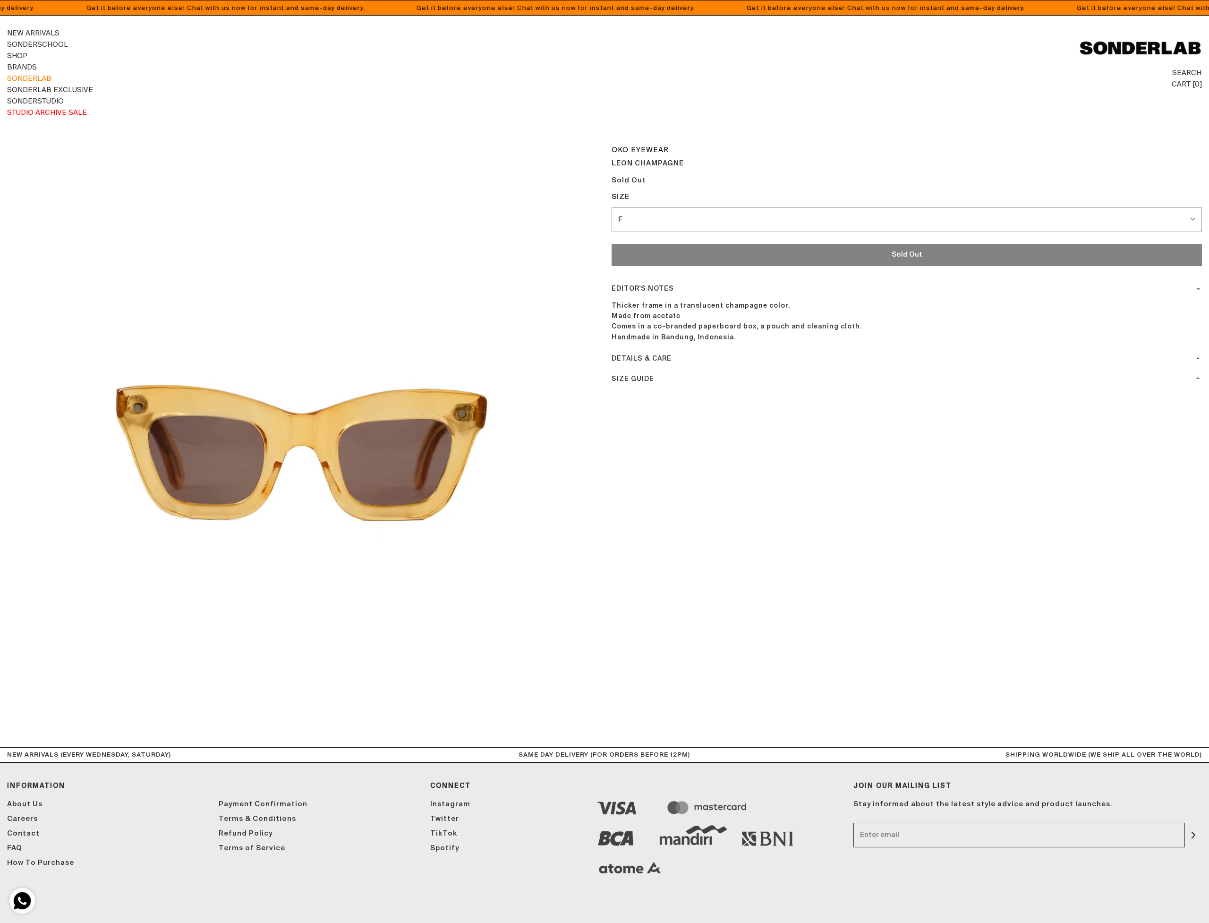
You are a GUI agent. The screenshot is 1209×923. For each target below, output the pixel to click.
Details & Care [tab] (642, 358)
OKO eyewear (640, 150)
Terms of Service (252, 848)
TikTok (443, 833)
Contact (23, 833)
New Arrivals (33, 33)
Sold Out (907, 254)
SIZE (621, 196)
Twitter (444, 818)
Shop (17, 56)
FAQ (14, 848)
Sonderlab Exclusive (50, 90)
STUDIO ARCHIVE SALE (47, 112)
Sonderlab (29, 78)
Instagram (450, 804)
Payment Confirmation (263, 804)
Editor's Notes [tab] (643, 288)
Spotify (444, 848)
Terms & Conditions (257, 818)
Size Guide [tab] (633, 379)
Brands (22, 67)
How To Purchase (40, 862)
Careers (22, 818)
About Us (25, 804)
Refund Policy (245, 833)
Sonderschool (37, 44)
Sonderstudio (35, 101)
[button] (907, 219)
